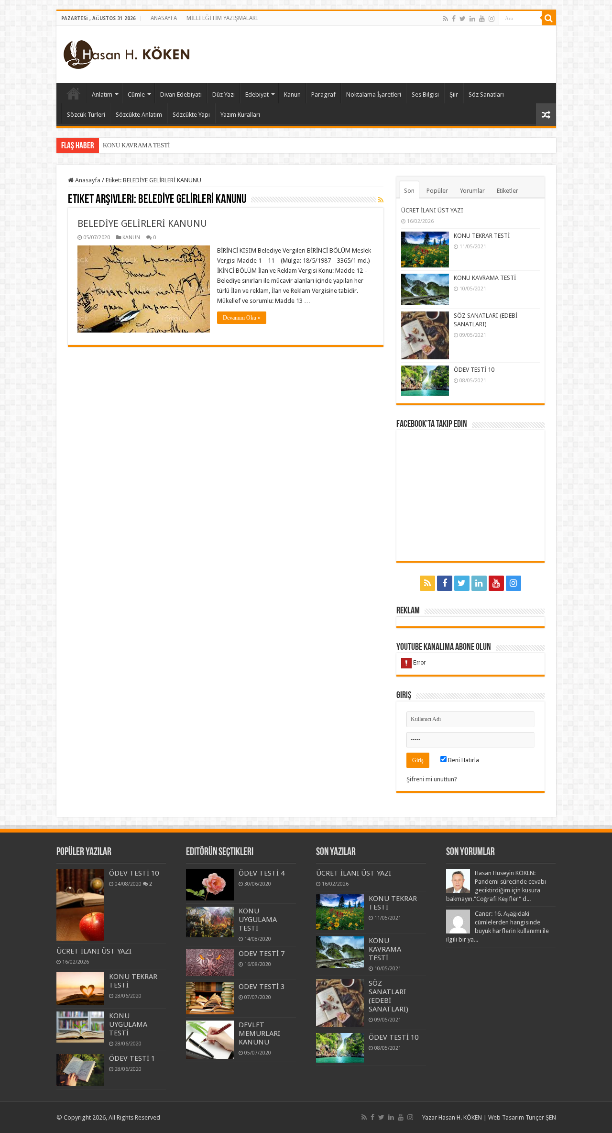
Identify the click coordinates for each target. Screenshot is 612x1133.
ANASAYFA (164, 18)
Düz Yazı (223, 94)
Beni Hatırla (463, 760)
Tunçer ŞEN (540, 1117)
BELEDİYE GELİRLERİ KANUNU (142, 223)
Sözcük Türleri (86, 114)
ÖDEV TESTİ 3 (261, 986)
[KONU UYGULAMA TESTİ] (80, 1027)
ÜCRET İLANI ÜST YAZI (432, 210)
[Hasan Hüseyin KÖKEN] (126, 52)
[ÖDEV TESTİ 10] (80, 905)
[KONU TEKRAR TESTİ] (80, 988)
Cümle (136, 94)
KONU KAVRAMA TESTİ (136, 145)
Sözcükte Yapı (191, 114)
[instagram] (491, 18)
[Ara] (549, 18)
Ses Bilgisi (425, 94)
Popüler (437, 190)
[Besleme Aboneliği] (380, 200)
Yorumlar (472, 190)
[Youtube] (482, 18)
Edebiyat (257, 94)
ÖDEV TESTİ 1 (132, 1058)
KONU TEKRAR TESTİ (482, 235)
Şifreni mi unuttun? (431, 779)
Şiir (453, 94)
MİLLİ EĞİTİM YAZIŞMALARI (222, 18)
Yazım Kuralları (240, 114)
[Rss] (445, 18)
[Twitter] (463, 18)
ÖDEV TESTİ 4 (261, 873)
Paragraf (323, 94)
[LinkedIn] (472, 18)
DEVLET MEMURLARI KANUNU (259, 1033)
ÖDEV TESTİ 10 (474, 369)
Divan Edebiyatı (181, 94)
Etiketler (507, 190)
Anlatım (102, 94)
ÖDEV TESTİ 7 (261, 953)
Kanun (292, 94)
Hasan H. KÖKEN (73, 93)
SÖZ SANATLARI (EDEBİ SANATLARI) (388, 996)
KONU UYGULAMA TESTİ (128, 1024)
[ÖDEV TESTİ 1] (80, 1070)
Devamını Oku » (242, 317)
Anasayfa (87, 180)
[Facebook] (454, 18)
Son (409, 190)
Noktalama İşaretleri (373, 94)
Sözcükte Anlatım (139, 114)
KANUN (131, 237)
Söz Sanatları (486, 94)
